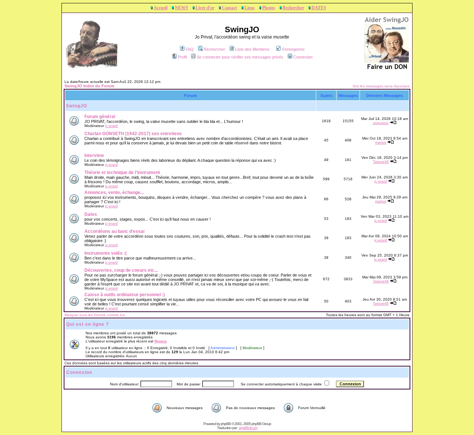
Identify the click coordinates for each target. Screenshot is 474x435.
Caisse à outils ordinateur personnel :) (124, 294)
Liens (249, 7)
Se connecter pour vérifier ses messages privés (240, 57)
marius (380, 142)
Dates (90, 214)
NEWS (181, 7)
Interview (94, 155)
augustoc (381, 123)
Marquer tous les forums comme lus (94, 315)
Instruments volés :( (105, 253)
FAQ (190, 49)
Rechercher (293, 7)
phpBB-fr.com (248, 428)
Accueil (160, 7)
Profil (182, 57)
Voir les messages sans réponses (381, 86)
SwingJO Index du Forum (89, 86)
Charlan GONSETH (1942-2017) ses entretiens (133, 133)
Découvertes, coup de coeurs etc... (121, 270)
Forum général (99, 116)
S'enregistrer (293, 49)
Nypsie (160, 341)
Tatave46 (381, 162)
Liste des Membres (252, 49)
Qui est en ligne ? (87, 324)
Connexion (303, 57)
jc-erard (111, 126)
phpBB (226, 424)
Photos (268, 7)
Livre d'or (205, 7)
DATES (318, 7)
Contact (229, 7)
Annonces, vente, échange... (114, 192)
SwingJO (76, 105)
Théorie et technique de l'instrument (122, 172)
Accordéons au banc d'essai (114, 231)
